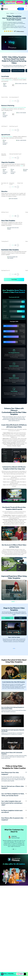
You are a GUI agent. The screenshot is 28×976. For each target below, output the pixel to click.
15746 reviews (20, 31)
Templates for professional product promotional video (13, 107)
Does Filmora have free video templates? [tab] (10, 773)
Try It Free (14, 279)
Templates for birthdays (6, 136)
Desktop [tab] (7, 618)
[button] (18, 101)
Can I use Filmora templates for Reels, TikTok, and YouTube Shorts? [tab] (12, 794)
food (21, 165)
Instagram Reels (8, 79)
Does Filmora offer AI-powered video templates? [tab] (12, 819)
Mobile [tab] (20, 618)
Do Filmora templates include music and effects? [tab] (12, 811)
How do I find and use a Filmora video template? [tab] (12, 787)
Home (7, 13)
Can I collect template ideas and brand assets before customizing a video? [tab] (11, 803)
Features (12, 13)
